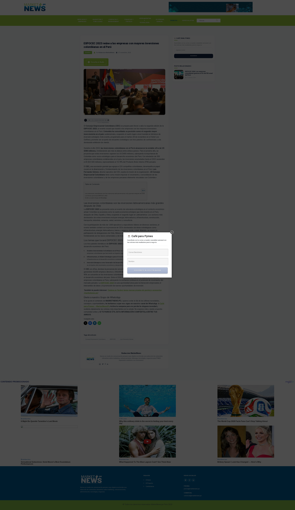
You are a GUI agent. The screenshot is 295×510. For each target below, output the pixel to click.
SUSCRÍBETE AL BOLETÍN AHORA (147, 270)
